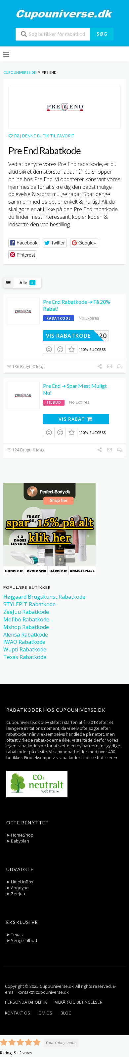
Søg (102, 34)
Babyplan (20, 841)
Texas (16, 934)
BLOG (66, 1013)
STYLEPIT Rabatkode (29, 604)
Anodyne (20, 888)
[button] (23, 243)
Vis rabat (73, 419)
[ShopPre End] (64, 107)
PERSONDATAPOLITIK (26, 1002)
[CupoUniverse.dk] (64, 14)
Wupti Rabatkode (24, 649)
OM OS (45, 1013)
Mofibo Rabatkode (26, 619)
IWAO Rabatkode (24, 641)
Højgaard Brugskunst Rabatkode (44, 596)
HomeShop (22, 835)
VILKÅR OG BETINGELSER (79, 1002)
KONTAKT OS (17, 1013)
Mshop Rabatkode (26, 627)
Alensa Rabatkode (25, 634)
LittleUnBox (22, 882)
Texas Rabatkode (24, 657)
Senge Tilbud (24, 940)
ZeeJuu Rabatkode (26, 611)
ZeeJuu (18, 894)
